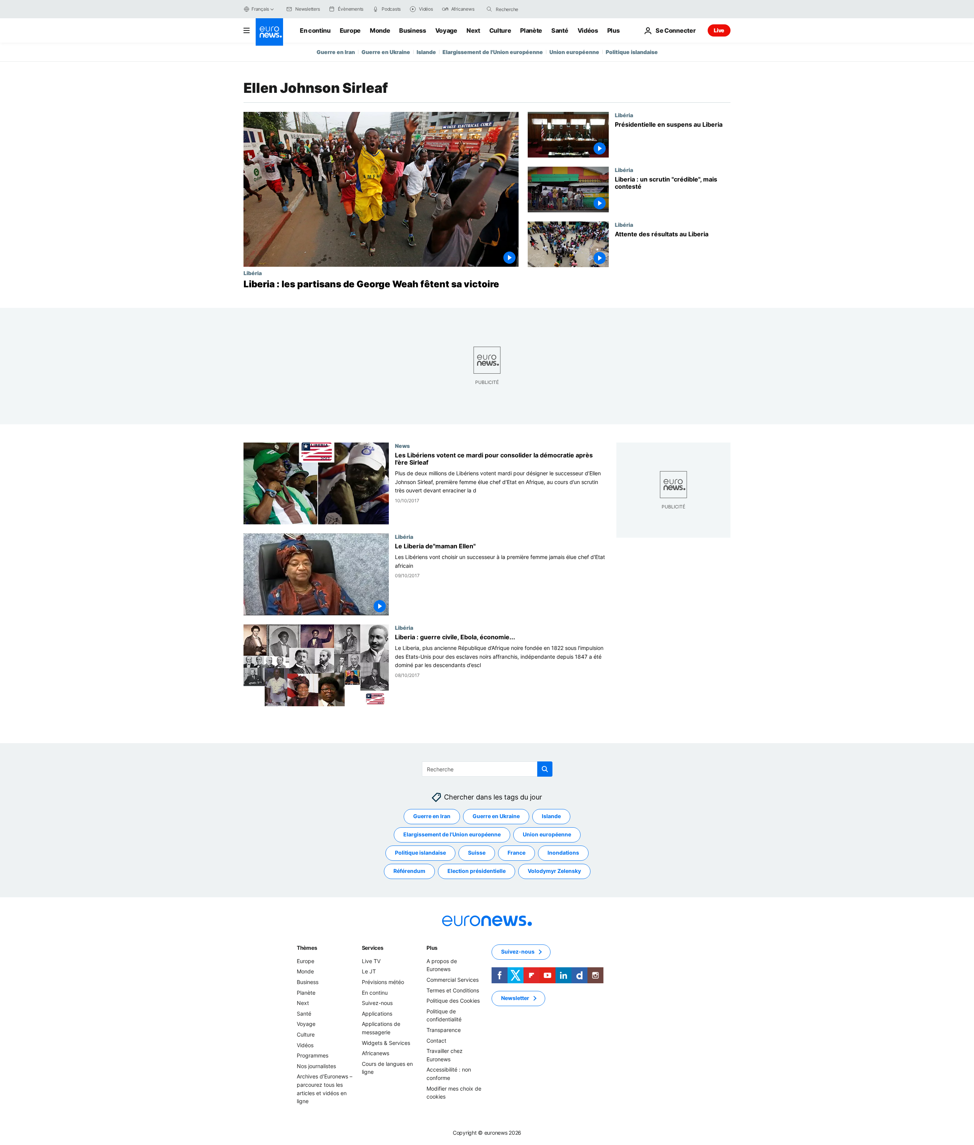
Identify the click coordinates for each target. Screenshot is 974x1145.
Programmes (312, 1055)
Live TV (371, 961)
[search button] (489, 9)
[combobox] (527, 9)
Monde (380, 30)
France (516, 852)
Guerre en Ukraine (385, 52)
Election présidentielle (476, 871)
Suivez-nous (377, 1003)
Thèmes (307, 947)
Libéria (253, 273)
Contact (436, 1040)
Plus (432, 947)
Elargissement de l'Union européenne (492, 52)
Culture (500, 30)
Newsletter (515, 998)
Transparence (444, 1030)
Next (473, 30)
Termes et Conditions (453, 990)
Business (412, 30)
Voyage (446, 30)
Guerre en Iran (336, 52)
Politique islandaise (632, 52)
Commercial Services (453, 979)
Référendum (409, 871)
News (402, 446)
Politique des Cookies (453, 1000)
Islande (426, 52)
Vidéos (588, 30)
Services (373, 947)
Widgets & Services (386, 1042)
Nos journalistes (316, 1065)
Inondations (563, 852)
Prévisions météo (383, 982)
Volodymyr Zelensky (554, 871)
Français (260, 9)
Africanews (375, 1053)
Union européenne (574, 52)
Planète (531, 30)
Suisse (476, 852)
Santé (559, 30)
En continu (315, 30)
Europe (350, 30)
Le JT (369, 971)
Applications (377, 1013)
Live (719, 30)
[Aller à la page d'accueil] (269, 32)
